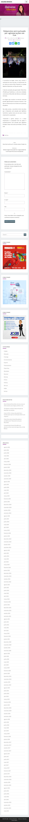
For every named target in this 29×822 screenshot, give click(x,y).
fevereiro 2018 (7, 736)
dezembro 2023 (7, 539)
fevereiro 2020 (7, 670)
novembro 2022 (7, 576)
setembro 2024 (7, 513)
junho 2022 (6, 590)
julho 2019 (6, 690)
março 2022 (7, 599)
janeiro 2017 (7, 773)
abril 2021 (6, 630)
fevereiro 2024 (7, 533)
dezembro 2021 (7, 607)
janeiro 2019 (7, 705)
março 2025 (7, 496)
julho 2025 (6, 484)
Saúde (5, 388)
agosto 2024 (7, 516)
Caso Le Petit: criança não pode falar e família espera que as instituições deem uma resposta (14, 414)
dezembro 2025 (7, 470)
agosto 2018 (7, 719)
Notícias (6, 135)
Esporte (6, 362)
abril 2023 (6, 562)
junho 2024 (6, 521)
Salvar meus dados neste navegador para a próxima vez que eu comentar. (14, 216)
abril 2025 (6, 493)
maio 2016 (6, 796)
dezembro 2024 (7, 504)
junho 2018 (6, 725)
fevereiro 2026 (7, 464)
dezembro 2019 (7, 676)
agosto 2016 (7, 788)
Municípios (6, 371)
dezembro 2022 (7, 573)
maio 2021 (6, 627)
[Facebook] (10, 43)
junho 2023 (6, 556)
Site (5, 206)
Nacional (6, 374)
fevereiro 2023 (7, 567)
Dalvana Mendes (6, 2)
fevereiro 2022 (7, 602)
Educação (6, 354)
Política (6, 382)
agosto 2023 (7, 550)
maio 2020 (6, 662)
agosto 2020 (7, 653)
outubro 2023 (7, 544)
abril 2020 (6, 665)
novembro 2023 (7, 541)
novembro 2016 (7, 779)
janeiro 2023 (7, 570)
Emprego (6, 357)
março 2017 (7, 768)
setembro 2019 (7, 685)
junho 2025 (6, 487)
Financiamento (7, 365)
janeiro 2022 (7, 604)
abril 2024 (6, 527)
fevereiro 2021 (7, 636)
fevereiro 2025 (7, 498)
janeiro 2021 (7, 639)
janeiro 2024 (7, 536)
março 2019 (7, 699)
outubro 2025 (7, 476)
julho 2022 (6, 587)
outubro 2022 (7, 579)
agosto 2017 (7, 753)
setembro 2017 (7, 750)
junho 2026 (6, 453)
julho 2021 (6, 622)
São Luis (6, 385)
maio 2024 (6, 524)
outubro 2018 (7, 713)
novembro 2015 (7, 802)
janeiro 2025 (7, 501)
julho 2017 (6, 756)
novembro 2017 (7, 745)
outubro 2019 (7, 682)
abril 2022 (6, 596)
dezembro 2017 (7, 742)
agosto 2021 (7, 619)
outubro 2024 (7, 510)
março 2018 (7, 733)
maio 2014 (6, 811)
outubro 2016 (7, 782)
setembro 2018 (7, 716)
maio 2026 (6, 455)
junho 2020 (6, 659)
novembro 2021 (7, 610)
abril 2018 (6, 730)
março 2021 (7, 633)
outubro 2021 (7, 613)
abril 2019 (6, 696)
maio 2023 (6, 559)
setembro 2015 (7, 808)
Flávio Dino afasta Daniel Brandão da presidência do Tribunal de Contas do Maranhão (12, 420)
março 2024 (7, 530)
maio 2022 (6, 593)
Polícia (5, 379)
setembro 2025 (7, 478)
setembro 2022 (7, 582)
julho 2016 (6, 791)
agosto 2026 (7, 447)
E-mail (6, 199)
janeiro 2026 (7, 467)
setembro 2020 (7, 650)
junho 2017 (6, 759)
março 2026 (7, 461)
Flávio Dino (6, 368)
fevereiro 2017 (7, 771)
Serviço (5, 391)
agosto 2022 (7, 584)
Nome (6, 193)
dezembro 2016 (7, 776)
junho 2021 (6, 624)
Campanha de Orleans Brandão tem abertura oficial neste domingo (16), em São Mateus (14, 427)
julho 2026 (6, 450)
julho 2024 (6, 519)
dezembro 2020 (7, 642)
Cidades (6, 351)
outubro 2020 (7, 647)
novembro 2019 (7, 679)
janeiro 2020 (7, 673)
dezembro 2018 (7, 708)
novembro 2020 (7, 645)
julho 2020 (6, 656)
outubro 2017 (7, 748)
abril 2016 (6, 799)
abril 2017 (6, 765)
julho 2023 (6, 553)
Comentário (7, 172)
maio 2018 (6, 728)
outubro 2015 (7, 805)
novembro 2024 (7, 507)
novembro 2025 (7, 473)
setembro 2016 (7, 785)
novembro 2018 (7, 710)
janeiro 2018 (7, 739)
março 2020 (7, 667)
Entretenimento (8, 359)
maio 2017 (6, 762)
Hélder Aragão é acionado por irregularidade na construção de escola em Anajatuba (14, 149)
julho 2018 (6, 722)
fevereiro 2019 (7, 702)
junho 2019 (6, 693)
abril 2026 (6, 458)
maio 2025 (6, 490)
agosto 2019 (7, 688)
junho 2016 (6, 793)
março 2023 (7, 564)
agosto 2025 (7, 481)
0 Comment (17, 39)
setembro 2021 (7, 616)
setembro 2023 (7, 547)
